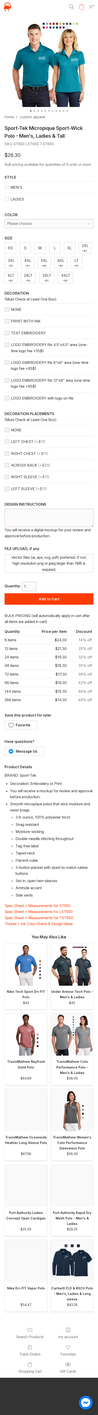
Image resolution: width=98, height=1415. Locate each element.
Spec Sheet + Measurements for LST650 (39, 911)
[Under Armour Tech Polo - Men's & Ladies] (72, 964)
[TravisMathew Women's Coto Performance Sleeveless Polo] (72, 1110)
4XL (27, 262)
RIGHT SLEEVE (30, 477)
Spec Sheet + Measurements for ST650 (38, 905)
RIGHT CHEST (29, 453)
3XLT (46, 277)
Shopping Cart (30, 1371)
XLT (11, 277)
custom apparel (32, 117)
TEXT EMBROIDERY (28, 333)
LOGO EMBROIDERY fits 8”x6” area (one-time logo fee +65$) (49, 365)
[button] (8, 7)
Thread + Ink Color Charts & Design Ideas (39, 923)
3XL (11, 262)
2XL (85, 247)
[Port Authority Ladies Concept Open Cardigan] (26, 1186)
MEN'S (16, 187)
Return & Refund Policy (49, 1403)
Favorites (68, 1354)
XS (10, 248)
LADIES (17, 199)
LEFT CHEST (28, 441)
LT (76, 262)
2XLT (28, 277)
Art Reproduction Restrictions (28, 1397)
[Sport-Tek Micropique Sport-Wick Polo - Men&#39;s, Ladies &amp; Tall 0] (49, 64)
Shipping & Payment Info (73, 1397)
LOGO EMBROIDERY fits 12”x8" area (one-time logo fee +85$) (50, 383)
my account (68, 1336)
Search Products (30, 1336)
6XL (60, 262)
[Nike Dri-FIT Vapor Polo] (26, 1261)
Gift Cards (68, 1371)
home (9, 117)
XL (69, 248)
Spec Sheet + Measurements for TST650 (39, 918)
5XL (44, 262)
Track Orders (30, 1354)
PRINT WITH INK (26, 321)
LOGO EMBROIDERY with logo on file (42, 398)
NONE (16, 309)
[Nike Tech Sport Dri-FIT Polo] (26, 964)
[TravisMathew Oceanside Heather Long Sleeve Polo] (26, 1110)
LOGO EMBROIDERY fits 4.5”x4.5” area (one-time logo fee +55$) (49, 347)
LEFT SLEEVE (29, 488)
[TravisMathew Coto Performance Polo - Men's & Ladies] (72, 1034)
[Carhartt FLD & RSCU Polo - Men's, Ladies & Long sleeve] (72, 1261)
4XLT (65, 277)
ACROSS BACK (30, 465)
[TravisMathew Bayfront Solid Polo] (26, 1034)
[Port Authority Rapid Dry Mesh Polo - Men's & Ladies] (72, 1186)
